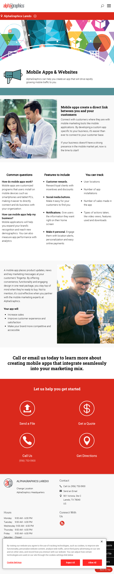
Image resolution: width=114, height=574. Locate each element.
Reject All (70, 562)
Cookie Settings (14, 562)
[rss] (62, 523)
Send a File (27, 423)
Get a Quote (86, 423)
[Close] (101, 541)
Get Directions (87, 456)
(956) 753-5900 (27, 460)
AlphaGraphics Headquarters (31, 492)
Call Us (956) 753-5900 (74, 486)
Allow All (92, 562)
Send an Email (70, 491)
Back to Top (105, 569)
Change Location (25, 488)
